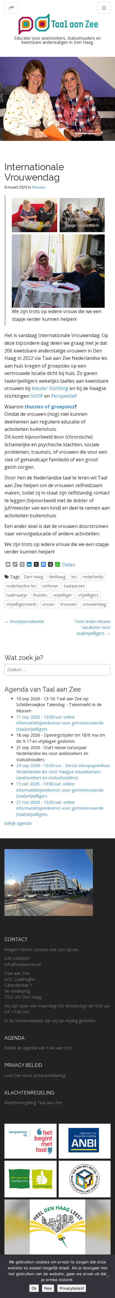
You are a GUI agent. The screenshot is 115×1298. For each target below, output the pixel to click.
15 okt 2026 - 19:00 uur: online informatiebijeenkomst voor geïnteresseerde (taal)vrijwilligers (60, 790)
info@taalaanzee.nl (22, 964)
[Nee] (108, 1276)
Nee (48, 1288)
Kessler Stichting (50, 388)
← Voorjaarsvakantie (24, 621)
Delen (68, 564)
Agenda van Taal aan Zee (42, 689)
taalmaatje (16, 595)
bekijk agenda (18, 823)
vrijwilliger (62, 595)
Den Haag (33, 576)
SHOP (36, 396)
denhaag (57, 576)
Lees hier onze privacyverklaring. (35, 1075)
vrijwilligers (88, 595)
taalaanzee (74, 586)
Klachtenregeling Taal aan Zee (33, 1102)
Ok (34, 1288)
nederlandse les (21, 586)
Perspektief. (64, 396)
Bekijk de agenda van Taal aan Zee (37, 1048)
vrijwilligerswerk (21, 604)
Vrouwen (68, 604)
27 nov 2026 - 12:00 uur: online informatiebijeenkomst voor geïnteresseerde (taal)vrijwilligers (60, 808)
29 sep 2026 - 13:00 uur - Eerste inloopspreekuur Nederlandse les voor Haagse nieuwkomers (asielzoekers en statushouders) (63, 771)
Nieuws (38, 187)
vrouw (48, 604)
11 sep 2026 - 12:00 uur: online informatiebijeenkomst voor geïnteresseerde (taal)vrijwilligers (60, 723)
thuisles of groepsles (48, 406)
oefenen (50, 586)
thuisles (40, 595)
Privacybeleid (72, 1288)
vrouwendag (94, 604)
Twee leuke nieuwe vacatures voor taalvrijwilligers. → (92, 627)
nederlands (93, 576)
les (74, 576)
